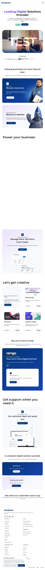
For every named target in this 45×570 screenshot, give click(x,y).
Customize (7, 565)
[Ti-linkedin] (10, 517)
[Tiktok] (13, 517)
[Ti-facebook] (5, 517)
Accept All (21, 565)
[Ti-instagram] (7, 517)
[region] (14, 562)
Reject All (14, 565)
